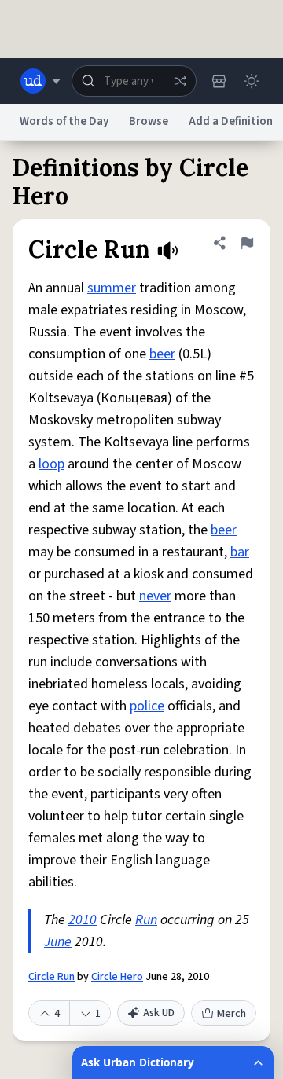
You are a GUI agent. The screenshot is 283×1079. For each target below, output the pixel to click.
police (147, 706)
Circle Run (51, 977)
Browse (148, 121)
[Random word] (180, 81)
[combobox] (134, 81)
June (58, 942)
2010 (82, 920)
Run (146, 920)
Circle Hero (117, 977)
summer (111, 288)
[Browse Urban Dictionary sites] (40, 81)
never (155, 596)
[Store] (218, 81)
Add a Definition (231, 121)
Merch (231, 1014)
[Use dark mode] (251, 81)
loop (51, 464)
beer (162, 354)
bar (239, 552)
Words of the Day (64, 121)
